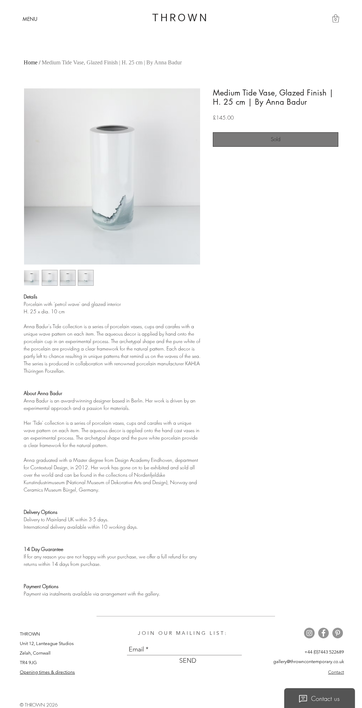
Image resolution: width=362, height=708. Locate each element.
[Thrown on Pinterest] (337, 633)
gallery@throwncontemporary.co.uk (308, 661)
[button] (30, 19)
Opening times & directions (47, 672)
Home (30, 62)
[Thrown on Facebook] (323, 633)
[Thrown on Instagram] (309, 633)
